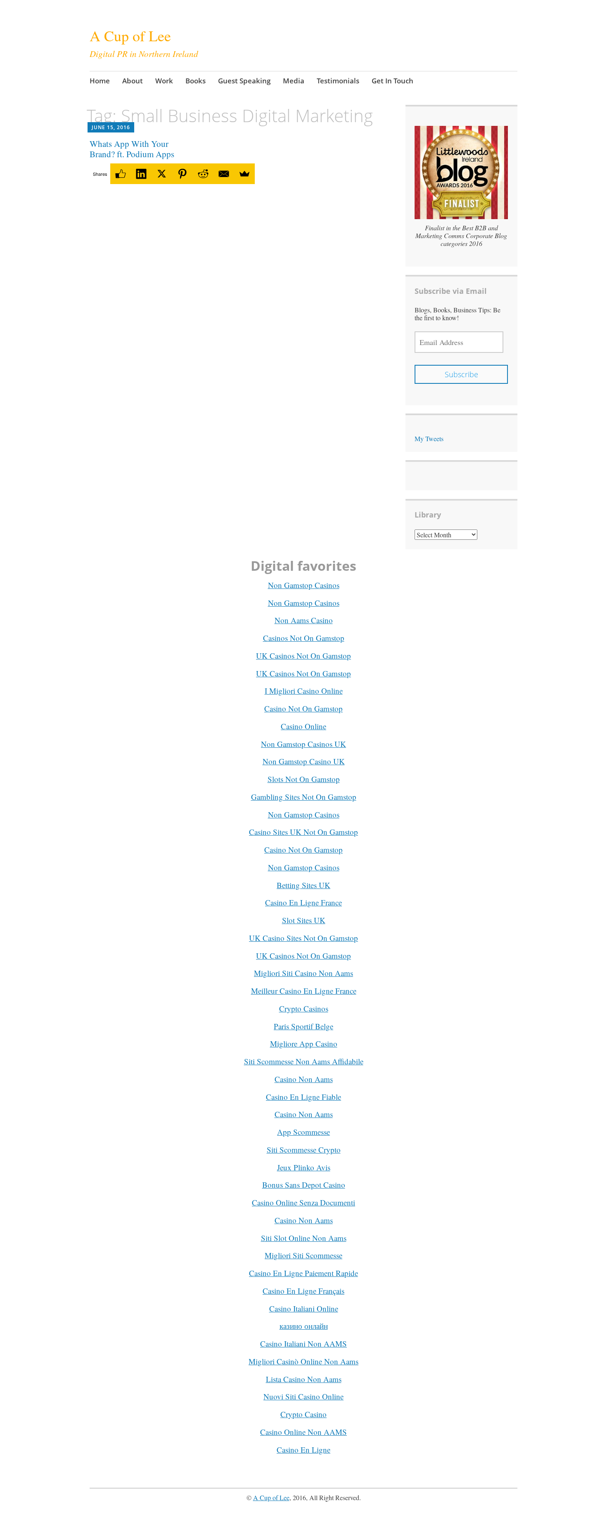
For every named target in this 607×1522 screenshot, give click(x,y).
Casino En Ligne (303, 1449)
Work (164, 80)
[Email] (223, 173)
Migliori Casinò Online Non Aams (303, 1361)
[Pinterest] (182, 173)
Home (100, 80)
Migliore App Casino (303, 1043)
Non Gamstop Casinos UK (303, 744)
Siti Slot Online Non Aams (303, 1238)
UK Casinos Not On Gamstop (303, 655)
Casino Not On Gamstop (303, 708)
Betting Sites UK (303, 885)
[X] (162, 173)
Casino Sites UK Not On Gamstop (303, 832)
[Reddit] (203, 173)
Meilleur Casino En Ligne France (303, 991)
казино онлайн (304, 1326)
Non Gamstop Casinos (303, 585)
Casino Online (303, 726)
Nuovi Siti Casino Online (303, 1396)
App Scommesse (303, 1132)
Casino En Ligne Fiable (303, 1097)
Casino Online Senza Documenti (303, 1202)
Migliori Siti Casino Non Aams (303, 973)
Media (293, 80)
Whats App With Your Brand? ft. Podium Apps (132, 149)
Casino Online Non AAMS (303, 1432)
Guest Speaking (244, 80)
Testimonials (338, 80)
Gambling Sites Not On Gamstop (303, 797)
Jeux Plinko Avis (303, 1167)
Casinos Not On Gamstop (303, 638)
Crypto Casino (303, 1414)
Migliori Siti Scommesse (303, 1255)
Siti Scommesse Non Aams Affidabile (303, 1061)
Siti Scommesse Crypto (304, 1149)
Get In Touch (392, 80)
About (132, 80)
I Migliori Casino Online (304, 690)
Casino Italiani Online (303, 1308)
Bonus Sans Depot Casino (303, 1184)
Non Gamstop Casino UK (304, 761)
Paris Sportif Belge (303, 1026)
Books (195, 80)
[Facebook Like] (120, 173)
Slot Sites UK (303, 920)
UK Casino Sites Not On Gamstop (303, 938)
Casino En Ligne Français (303, 1291)
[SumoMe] (244, 173)
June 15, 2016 (111, 127)
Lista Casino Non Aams (303, 1379)
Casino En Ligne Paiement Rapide (303, 1273)
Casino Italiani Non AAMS (303, 1343)
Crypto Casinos (303, 1008)
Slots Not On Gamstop (304, 779)
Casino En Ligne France (303, 902)
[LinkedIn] (141, 173)
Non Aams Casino (304, 620)
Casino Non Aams (304, 1079)
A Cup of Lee (130, 35)
